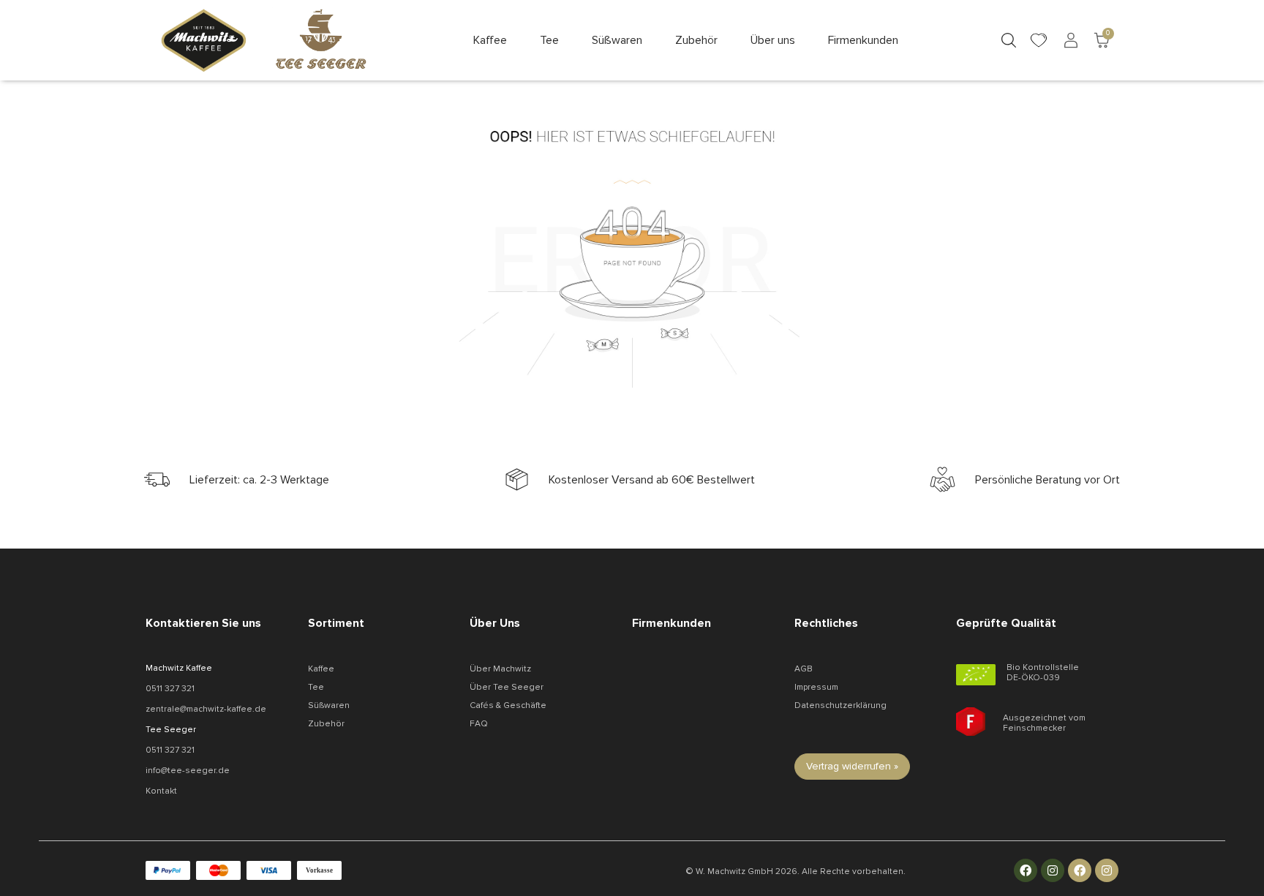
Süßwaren (329, 705)
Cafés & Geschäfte (508, 705)
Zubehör (326, 723)
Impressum (816, 687)
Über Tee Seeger (506, 687)
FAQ (479, 723)
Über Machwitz (500, 668)
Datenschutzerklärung (840, 705)
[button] (490, 40)
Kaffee (321, 668)
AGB (803, 668)
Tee (316, 687)
